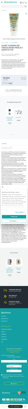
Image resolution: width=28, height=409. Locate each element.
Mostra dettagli (19, 212)
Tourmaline (15, 42)
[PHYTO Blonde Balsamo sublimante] (9, 111)
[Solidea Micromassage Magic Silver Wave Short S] (9, 262)
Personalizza (13, 221)
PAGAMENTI (3, 334)
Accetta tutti (14, 216)
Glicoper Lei (18, 117)
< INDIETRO (3, 10)
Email (14, 359)
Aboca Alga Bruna (18, 268)
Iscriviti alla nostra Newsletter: (7, 355)
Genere (12, 369)
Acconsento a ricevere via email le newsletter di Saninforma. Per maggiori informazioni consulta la (13, 376)
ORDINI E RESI (4, 339)
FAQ (2, 342)
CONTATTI (3, 332)
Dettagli (4, 143)
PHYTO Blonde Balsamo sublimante (9, 119)
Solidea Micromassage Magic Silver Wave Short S (9, 270)
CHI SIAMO (3, 316)
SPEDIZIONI (3, 337)
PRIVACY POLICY (4, 318)
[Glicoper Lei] (18, 111)
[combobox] (14, 6)
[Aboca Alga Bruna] (18, 262)
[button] (26, 15)
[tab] (14, 143)
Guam (6, 42)
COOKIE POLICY (4, 321)
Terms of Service (4, 402)
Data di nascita (12, 364)
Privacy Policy (5, 377)
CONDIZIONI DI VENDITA (6, 329)
